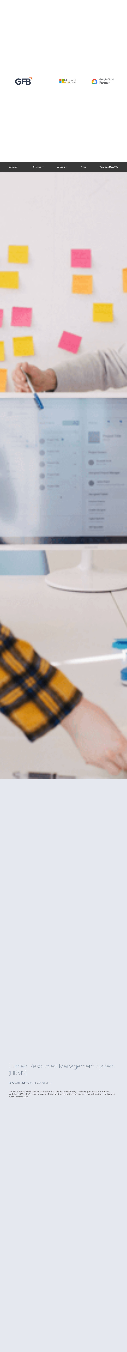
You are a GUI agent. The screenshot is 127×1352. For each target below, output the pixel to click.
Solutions (61, 167)
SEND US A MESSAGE (108, 167)
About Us (13, 167)
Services (37, 167)
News (83, 167)
